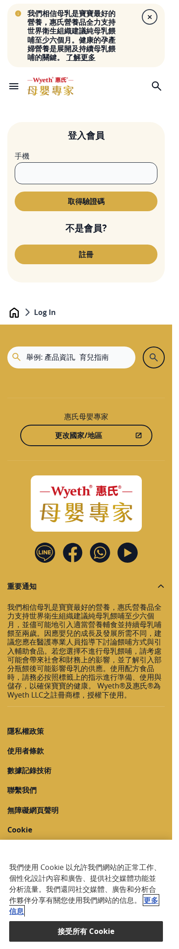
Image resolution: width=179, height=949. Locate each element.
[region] (86, 894)
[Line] (45, 553)
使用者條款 (25, 750)
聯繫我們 (22, 790)
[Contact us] (100, 553)
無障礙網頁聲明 (33, 810)
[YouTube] (127, 553)
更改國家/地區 (78, 435)
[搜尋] (156, 86)
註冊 (86, 254)
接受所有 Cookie (86, 931)
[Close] (149, 17)
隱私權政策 (25, 731)
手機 (22, 156)
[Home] (50, 86)
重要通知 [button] (22, 586)
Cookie (19, 830)
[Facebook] (72, 553)
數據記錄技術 (29, 770)
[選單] (14, 86)
